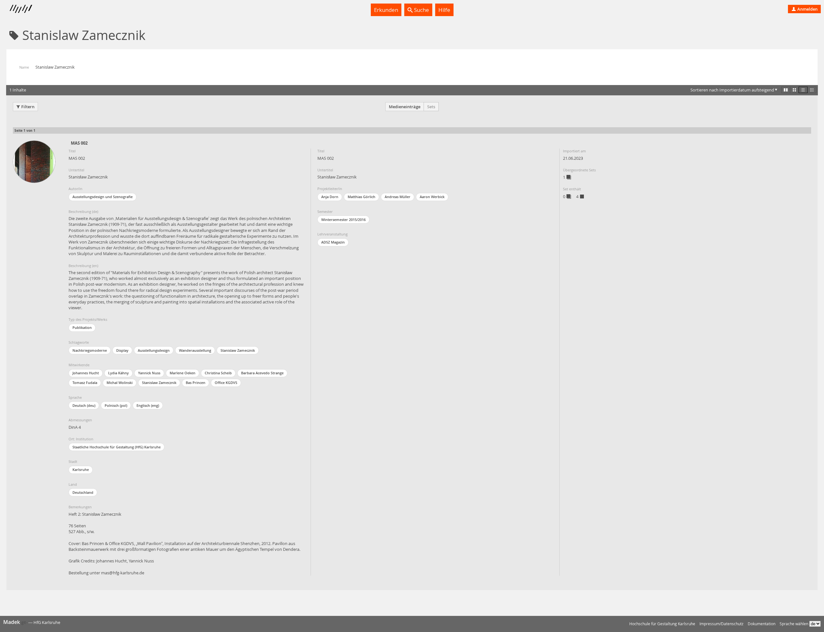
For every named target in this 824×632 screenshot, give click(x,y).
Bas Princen (195, 382)
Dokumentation (761, 624)
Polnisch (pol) (116, 405)
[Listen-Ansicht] (803, 90)
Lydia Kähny (118, 372)
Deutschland (82, 492)
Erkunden (386, 10)
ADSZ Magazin (333, 242)
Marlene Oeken (182, 372)
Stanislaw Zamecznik (237, 350)
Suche (421, 10)
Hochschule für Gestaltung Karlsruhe (662, 624)
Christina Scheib (218, 372)
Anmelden (807, 9)
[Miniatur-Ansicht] (811, 90)
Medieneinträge (404, 107)
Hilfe (444, 10)
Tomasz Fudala (84, 382)
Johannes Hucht (85, 372)
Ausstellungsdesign (154, 350)
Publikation (82, 327)
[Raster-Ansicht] (794, 90)
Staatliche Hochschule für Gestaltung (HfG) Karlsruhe (116, 447)
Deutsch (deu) (83, 405)
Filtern (27, 107)
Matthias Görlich (361, 196)
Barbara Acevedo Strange (262, 372)
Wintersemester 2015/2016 (343, 219)
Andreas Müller (397, 196)
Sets (431, 107)
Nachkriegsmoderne (89, 350)
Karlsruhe (80, 469)
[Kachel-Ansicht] (785, 90)
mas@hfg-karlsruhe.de (122, 573)
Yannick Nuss (149, 372)
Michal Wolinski (120, 382)
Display (122, 350)
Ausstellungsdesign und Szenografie (102, 196)
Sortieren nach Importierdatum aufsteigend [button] (732, 90)
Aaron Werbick (432, 196)
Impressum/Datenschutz (721, 624)
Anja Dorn (329, 196)
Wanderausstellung (195, 350)
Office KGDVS (226, 382)
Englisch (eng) (147, 405)
